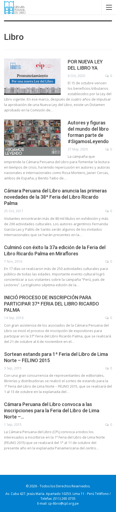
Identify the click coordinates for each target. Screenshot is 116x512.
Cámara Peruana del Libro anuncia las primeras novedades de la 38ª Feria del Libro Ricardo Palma (55, 197)
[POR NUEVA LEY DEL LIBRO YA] (32, 77)
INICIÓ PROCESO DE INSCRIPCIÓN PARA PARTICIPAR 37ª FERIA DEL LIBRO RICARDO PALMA (51, 304)
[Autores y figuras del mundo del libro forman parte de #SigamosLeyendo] (32, 138)
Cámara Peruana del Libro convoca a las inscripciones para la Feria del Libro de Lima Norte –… (51, 410)
